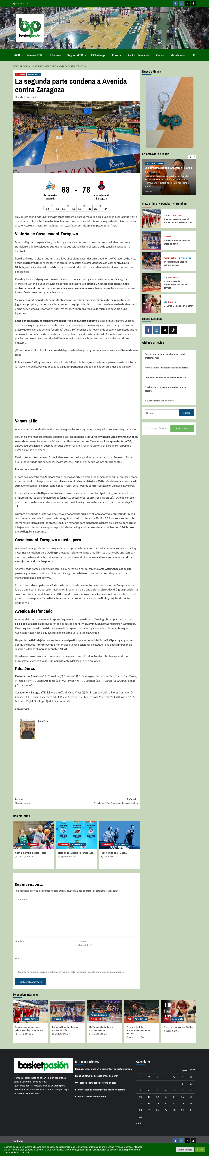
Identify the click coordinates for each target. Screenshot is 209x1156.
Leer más (148, 191)
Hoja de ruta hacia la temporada (75, 852)
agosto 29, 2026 (171, 1031)
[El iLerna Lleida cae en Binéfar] (151, 303)
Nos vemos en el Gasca (114, 852)
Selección (143, 55)
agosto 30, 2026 (23, 1034)
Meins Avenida (34, 74)
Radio (130, 55)
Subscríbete (182, 428)
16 (190, 1096)
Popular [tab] (165, 203)
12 (157, 1096)
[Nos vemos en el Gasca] (119, 834)
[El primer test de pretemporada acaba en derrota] (151, 282)
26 (157, 1109)
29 (182, 1109)
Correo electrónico (85, 943)
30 (190, 1109)
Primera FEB (34, 55)
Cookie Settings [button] (185, 1150)
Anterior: (22, 801)
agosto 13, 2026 (66, 857)
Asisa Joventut (173, 278)
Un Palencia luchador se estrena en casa (175, 263)
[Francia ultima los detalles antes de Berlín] (151, 239)
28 (174, 1109)
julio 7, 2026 (151, 172)
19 (157, 1103)
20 (165, 1103)
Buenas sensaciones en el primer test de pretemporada (178, 221)
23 (190, 1103)
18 (149, 1103)
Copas (160, 55)
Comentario (22, 899)
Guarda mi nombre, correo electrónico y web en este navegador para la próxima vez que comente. (71, 971)
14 (174, 1096)
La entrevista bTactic (154, 163)
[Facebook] (175, 3)
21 (174, 1103)
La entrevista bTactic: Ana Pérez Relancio (168, 168)
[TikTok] (193, 3)
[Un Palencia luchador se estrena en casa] (151, 260)
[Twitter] (187, 3)
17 (140, 1103)
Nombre (20, 941)
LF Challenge (97, 55)
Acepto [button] (200, 1150)
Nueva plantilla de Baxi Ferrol (31, 852)
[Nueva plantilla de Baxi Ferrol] (33, 834)
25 (149, 1109)
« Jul (138, 1123)
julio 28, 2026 (108, 857)
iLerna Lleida (173, 302)
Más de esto (177, 55)
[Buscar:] (162, 412)
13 (165, 1096)
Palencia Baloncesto (172, 258)
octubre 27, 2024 (25, 97)
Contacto (18, 1140)
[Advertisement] (76, 393)
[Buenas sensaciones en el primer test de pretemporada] (151, 218)
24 (140, 1109)
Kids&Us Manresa (175, 216)
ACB (17, 55)
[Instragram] (181, 3)
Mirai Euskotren (78, 844)
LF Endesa (55, 55)
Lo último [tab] (150, 203)
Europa (116, 55)
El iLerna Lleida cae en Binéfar (178, 305)
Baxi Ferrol (20, 844)
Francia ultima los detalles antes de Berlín (177, 242)
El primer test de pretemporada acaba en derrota (175, 284)
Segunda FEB (75, 55)
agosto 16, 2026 (23, 857)
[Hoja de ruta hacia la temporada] (76, 834)
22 (182, 1103)
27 (165, 1109)
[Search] (194, 55)
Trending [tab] (181, 203)
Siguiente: (116, 801)
